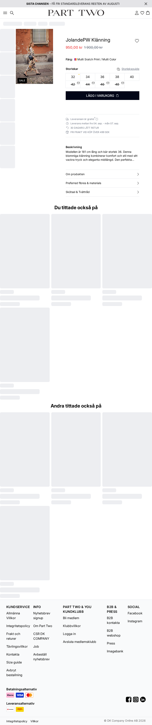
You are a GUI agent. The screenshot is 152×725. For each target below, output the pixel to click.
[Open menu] (4, 13)
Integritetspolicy (18, 626)
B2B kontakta (113, 620)
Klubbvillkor (72, 626)
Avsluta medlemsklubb (79, 642)
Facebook (135, 613)
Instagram (135, 621)
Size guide (14, 662)
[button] (102, 174)
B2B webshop (114, 633)
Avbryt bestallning (14, 672)
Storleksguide (130, 68)
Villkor (34, 721)
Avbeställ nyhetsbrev (41, 656)
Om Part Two (42, 626)
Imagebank (115, 651)
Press (111, 643)
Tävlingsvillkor (17, 646)
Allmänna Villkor (13, 615)
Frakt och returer (13, 636)
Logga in (69, 634)
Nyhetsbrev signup (41, 615)
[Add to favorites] (137, 41)
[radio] (73, 77)
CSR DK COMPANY (41, 636)
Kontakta (12, 654)
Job (36, 646)
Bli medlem (71, 618)
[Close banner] (146, 4)
